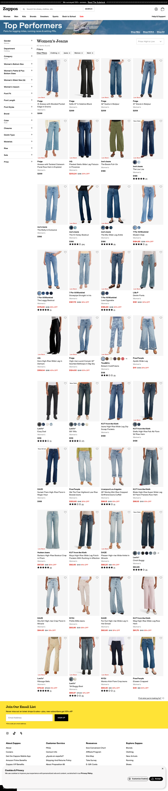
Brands (129, 748)
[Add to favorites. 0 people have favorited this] (65, 61)
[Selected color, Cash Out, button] (71, 424)
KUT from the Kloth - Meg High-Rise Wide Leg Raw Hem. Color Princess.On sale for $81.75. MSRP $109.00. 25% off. (148, 603)
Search (88, 9)
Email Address (14, 718)
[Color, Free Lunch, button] (43, 424)
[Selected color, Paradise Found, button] (71, 679)
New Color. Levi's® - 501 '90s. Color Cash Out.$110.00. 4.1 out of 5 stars (84, 411)
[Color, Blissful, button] (75, 228)
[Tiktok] (14, 733)
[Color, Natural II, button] (111, 359)
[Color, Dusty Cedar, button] (123, 359)
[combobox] (52, 9)
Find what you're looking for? (149, 698)
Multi (89, 53)
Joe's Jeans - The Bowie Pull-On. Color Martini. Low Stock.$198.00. (116, 149)
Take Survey (91, 760)
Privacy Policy (86, 773)
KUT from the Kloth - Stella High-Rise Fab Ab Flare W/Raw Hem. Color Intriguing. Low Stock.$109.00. (148, 411)
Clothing (53, 53)
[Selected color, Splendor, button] (135, 162)
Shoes (128, 764)
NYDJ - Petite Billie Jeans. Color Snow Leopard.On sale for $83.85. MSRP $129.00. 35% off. (84, 603)
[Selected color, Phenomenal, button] (103, 228)
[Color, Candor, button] (111, 228)
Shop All (160, 32)
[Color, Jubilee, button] (139, 162)
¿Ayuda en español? (55, 756)
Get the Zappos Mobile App (18, 756)
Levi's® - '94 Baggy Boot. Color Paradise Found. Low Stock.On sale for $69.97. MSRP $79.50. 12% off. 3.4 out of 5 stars (84, 666)
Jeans (66, 53)
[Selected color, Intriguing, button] (135, 424)
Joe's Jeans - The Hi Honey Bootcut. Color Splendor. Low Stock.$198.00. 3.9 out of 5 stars (84, 215)
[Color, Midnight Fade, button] (51, 293)
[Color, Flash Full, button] (83, 424)
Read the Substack (96, 2)
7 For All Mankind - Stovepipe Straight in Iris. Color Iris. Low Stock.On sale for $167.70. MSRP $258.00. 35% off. (84, 280)
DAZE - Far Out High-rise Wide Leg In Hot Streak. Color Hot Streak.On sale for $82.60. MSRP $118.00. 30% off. (116, 603)
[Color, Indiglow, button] (107, 293)
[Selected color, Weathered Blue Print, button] (103, 359)
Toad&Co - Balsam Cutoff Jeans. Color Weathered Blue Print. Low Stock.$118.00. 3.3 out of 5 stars (116, 346)
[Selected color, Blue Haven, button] (135, 228)
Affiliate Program (93, 752)
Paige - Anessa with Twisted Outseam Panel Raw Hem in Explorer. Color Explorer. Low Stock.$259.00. (52, 149)
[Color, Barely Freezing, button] (75, 679)
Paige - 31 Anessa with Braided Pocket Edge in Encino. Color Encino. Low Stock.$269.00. (52, 86)
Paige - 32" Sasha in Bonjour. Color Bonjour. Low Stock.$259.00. (116, 86)
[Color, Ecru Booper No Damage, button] (87, 424)
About (8, 748)
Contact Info (51, 752)
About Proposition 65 (55, 764)
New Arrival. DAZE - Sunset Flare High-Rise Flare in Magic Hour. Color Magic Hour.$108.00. (52, 476)
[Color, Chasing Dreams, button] (151, 553)
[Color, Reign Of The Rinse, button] (147, 553)
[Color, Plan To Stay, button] (79, 424)
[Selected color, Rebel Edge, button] (39, 424)
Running (129, 760)
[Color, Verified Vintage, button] (75, 424)
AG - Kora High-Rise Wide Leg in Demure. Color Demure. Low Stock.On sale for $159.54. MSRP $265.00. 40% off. (52, 346)
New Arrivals (131, 756)
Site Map (90, 756)
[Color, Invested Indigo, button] (139, 553)
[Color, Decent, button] (139, 424)
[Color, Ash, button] (115, 359)
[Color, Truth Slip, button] (47, 424)
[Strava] (21, 733)
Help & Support (159, 16)
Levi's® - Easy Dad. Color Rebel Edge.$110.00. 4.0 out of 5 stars (52, 411)
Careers (9, 752)
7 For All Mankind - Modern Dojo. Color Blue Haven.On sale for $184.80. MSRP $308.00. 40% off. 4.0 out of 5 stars (148, 215)
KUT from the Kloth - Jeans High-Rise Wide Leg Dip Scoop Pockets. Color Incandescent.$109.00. (116, 411)
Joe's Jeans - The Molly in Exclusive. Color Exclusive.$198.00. (52, 215)
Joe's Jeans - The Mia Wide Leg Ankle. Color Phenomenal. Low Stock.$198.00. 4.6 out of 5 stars (116, 215)
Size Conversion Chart (96, 748)
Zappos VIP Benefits (15, 764)
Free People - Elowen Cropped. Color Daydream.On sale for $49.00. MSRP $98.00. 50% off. (148, 666)
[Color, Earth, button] (107, 359)
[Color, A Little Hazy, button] (155, 553)
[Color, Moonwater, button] (43, 293)
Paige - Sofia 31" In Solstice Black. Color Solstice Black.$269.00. (84, 86)
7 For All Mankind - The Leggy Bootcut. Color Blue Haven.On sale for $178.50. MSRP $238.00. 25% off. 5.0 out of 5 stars (52, 280)
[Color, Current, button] (47, 293)
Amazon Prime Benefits (16, 760)
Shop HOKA (148, 32)
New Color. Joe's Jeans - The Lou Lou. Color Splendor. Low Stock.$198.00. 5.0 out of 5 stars (148, 149)
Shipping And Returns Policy (58, 760)
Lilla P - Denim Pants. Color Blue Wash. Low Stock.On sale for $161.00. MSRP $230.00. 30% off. (148, 280)
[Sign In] (156, 9)
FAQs (48, 748)
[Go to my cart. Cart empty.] (162, 9)
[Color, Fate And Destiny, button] (51, 424)
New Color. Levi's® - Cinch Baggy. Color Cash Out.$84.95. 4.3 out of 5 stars (148, 540)
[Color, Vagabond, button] (107, 228)
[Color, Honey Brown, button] (119, 359)
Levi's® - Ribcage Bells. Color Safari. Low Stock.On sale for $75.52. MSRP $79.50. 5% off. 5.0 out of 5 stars (52, 666)
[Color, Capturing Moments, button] (143, 553)
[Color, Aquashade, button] (139, 228)
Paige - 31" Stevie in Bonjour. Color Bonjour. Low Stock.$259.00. (148, 86)
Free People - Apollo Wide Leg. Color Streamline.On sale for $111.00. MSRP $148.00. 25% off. (148, 346)
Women (77, 53)
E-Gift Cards (91, 764)
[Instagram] (7, 733)
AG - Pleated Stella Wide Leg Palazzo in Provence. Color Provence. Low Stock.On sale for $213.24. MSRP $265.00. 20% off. (84, 149)
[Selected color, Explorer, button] (103, 293)
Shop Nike (135, 32)
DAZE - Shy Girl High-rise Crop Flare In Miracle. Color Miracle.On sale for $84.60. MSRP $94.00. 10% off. (52, 603)
